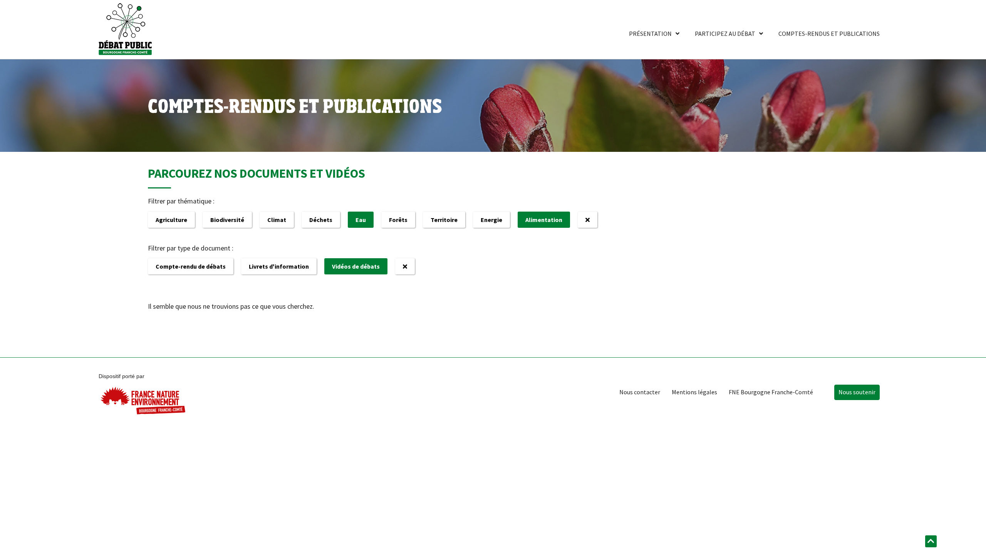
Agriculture (171, 220)
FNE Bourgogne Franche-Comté (771, 392)
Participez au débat (725, 33)
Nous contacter (639, 392)
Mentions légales (694, 392)
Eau (360, 220)
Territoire (444, 220)
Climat (276, 220)
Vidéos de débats (356, 266)
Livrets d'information (279, 266)
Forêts (398, 220)
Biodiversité (227, 220)
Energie (491, 220)
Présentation (650, 33)
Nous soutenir (856, 392)
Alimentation (543, 220)
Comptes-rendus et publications (829, 33)
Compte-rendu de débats (191, 266)
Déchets (320, 220)
